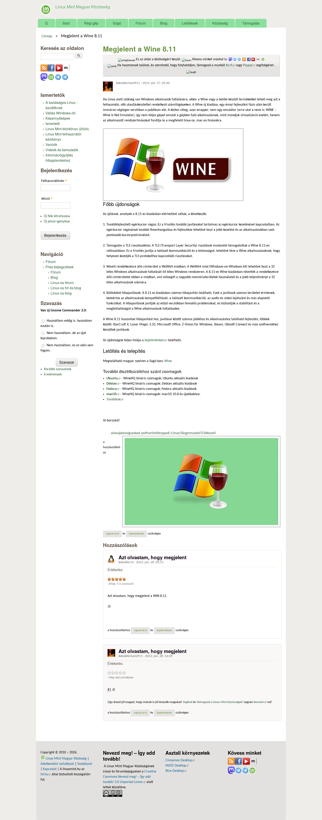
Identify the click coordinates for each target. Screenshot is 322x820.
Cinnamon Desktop (180, 760)
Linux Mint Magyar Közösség (82, 6)
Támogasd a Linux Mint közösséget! (219, 702)
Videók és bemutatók (62, 149)
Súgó (117, 23)
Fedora (112, 389)
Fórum (141, 23)
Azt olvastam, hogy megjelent (152, 557)
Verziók (51, 144)
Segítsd (187, 702)
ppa (165, 433)
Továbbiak (114, 399)
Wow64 (210, 433)
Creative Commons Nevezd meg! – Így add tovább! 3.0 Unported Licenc (129, 777)
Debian (113, 383)
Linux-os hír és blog (66, 287)
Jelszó (47, 198)
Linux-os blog (61, 293)
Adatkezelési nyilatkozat (57, 764)
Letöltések (190, 23)
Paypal (249, 65)
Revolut (260, 702)
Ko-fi (230, 65)
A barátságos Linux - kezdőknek (62, 105)
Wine (168, 361)
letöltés (157, 433)
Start (66, 23)
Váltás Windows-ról (61, 112)
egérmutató (192, 433)
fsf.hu (46, 774)
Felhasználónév (54, 181)
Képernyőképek (58, 118)
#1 (109, 690)
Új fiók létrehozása (57, 216)
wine (114, 433)
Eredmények (53, 374)
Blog (163, 23)
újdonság (124, 433)
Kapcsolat (50, 769)
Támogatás (251, 23)
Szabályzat (84, 764)
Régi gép (91, 23)
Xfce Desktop (175, 771)
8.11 (171, 433)
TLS (202, 433)
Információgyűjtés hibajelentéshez (59, 158)
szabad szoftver (141, 433)
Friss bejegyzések (60, 266)
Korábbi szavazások (57, 369)
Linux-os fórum (62, 282)
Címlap (47, 36)
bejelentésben (156, 340)
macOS (112, 394)
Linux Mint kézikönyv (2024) (67, 128)
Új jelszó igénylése (57, 221)
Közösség (220, 23)
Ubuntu (113, 378)
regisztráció (112, 533)
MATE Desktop (177, 765)
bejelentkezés (136, 533)
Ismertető (53, 123)
